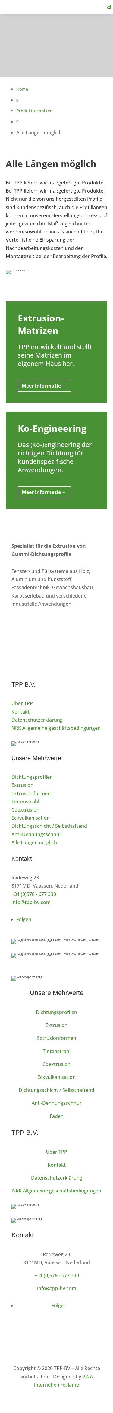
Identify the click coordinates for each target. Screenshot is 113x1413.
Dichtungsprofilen (32, 777)
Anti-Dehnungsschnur (36, 834)
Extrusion (22, 785)
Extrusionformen (31, 793)
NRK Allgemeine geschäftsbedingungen (56, 728)
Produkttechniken (34, 111)
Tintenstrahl (25, 801)
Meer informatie (41, 385)
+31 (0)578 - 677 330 (33, 894)
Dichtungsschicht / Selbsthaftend (49, 826)
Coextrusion (25, 809)
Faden (57, 1116)
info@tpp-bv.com (31, 902)
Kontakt (20, 711)
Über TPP (22, 703)
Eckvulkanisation (30, 818)
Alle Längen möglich (34, 842)
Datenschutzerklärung (37, 720)
